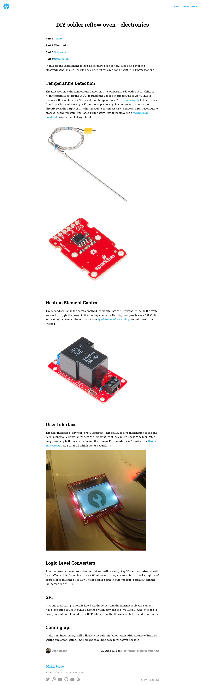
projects (142, 650)
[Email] (72, 679)
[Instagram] (53, 679)
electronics (128, 650)
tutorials (153, 650)
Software (60, 52)
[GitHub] (66, 679)
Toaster (59, 38)
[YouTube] (60, 679)
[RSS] (78, 679)
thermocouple (130, 100)
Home (49, 672)
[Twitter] (48, 679)
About (177, 6)
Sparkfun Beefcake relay (113, 319)
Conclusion (61, 59)
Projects (195, 6)
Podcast (78, 672)
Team (185, 6)
